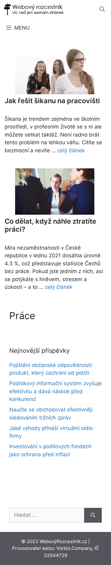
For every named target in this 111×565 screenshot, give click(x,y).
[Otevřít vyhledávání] (102, 9)
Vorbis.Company (74, 548)
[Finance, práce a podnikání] (34, 9)
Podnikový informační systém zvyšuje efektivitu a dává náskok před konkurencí (55, 391)
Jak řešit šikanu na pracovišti (52, 101)
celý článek (71, 150)
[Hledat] (93, 515)
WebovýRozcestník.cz (63, 541)
